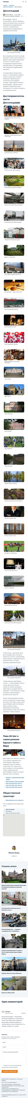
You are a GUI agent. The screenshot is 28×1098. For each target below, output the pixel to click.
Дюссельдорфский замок (10, 326)
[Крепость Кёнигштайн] (14, 983)
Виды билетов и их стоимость (14, 800)
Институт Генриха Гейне (10, 518)
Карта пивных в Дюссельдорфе (15, 781)
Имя (4, 1042)
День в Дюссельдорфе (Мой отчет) (13, 274)
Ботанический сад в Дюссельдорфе (13, 187)
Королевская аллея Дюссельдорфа (13, 622)
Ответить (23, 1013)
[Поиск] (23, 1)
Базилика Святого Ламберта (11, 152)
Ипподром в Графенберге (11, 553)
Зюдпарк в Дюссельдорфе (11, 483)
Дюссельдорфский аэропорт (11, 309)
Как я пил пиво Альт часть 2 (14, 785)
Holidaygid (6, 1)
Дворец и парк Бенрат (10, 257)
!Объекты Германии (9, 16)
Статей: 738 (14, 856)
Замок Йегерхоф (8, 413)
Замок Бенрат (8, 379)
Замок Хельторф (8, 466)
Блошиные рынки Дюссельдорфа (12, 170)
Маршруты (5, 1096)
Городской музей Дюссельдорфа (12, 239)
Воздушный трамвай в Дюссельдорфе (13, 204)
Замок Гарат (7, 396)
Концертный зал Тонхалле (11, 605)
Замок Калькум (8, 431)
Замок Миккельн (8, 448)
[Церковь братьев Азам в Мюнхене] (14, 964)
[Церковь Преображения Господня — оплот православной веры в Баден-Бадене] (14, 941)
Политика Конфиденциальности (10, 1094)
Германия (17, 16)
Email (4, 1047)
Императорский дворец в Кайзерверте (14, 500)
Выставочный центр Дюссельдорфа (13, 222)
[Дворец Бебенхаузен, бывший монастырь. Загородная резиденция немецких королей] (14, 876)
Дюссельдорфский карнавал (11, 344)
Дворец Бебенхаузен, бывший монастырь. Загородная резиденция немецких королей (14, 887)
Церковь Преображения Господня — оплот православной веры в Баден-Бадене (12, 952)
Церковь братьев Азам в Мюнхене (12, 973)
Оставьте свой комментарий (10, 1052)
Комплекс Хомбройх (9, 587)
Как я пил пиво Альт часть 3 (14, 787)
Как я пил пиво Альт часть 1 (11, 570)
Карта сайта (22, 1094)
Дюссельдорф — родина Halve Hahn (13, 291)
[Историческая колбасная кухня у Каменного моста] (14, 899)
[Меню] (25, 1)
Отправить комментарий (9, 1071)
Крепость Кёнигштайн (8, 992)
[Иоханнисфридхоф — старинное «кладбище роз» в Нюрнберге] (14, 920)
